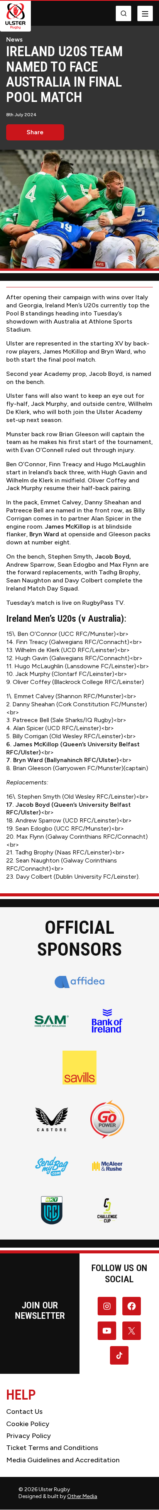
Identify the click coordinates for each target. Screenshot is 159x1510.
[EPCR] (107, 1210)
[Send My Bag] (52, 1166)
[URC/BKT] (52, 1210)
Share (35, 132)
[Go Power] (107, 1119)
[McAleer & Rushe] (107, 1166)
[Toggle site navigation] (145, 13)
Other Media (82, 1496)
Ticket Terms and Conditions (52, 1447)
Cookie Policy (27, 1424)
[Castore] (52, 1119)
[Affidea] (79, 982)
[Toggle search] (123, 13)
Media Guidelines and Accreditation (63, 1460)
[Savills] (79, 1068)
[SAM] (52, 1021)
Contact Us (24, 1411)
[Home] (15, 16)
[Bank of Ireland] (107, 1021)
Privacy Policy (28, 1436)
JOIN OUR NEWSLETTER (40, 1310)
